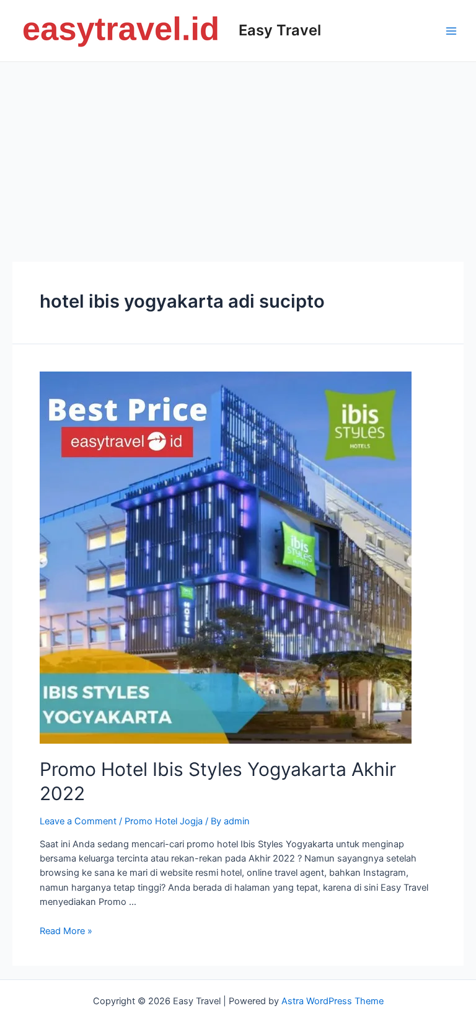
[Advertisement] (238, 155)
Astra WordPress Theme (332, 1001)
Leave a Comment (78, 821)
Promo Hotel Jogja (164, 821)
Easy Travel (280, 30)
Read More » (66, 931)
